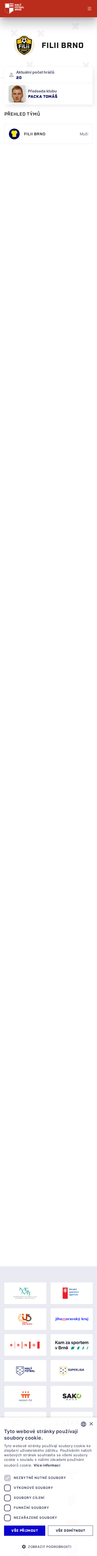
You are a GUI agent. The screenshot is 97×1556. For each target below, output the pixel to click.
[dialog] (48, 1486)
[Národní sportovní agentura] (72, 1293)
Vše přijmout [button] (24, 1530)
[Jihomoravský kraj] (72, 1319)
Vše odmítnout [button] (70, 1530)
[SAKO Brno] (72, 1396)
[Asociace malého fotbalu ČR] (25, 1371)
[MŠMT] (25, 1293)
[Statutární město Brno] (25, 1345)
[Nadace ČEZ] (25, 1396)
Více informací (47, 1465)
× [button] (91, 1424)
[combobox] (83, 1424)
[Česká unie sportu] (25, 1319)
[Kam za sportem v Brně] (72, 1345)
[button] (48, 1546)
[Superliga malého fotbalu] (72, 1371)
